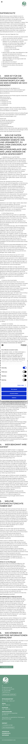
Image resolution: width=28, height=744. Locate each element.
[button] (2, 2)
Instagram (5, 735)
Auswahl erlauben (14, 393)
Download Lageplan (9, 694)
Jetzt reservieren (8, 727)
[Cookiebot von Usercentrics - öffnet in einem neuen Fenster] (21, 345)
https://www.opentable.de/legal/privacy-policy (15, 244)
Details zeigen (21, 385)
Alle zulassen (14, 389)
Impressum (5, 731)
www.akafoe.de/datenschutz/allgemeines (10, 650)
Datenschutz (6, 733)
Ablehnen (14, 397)
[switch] (25, 372)
